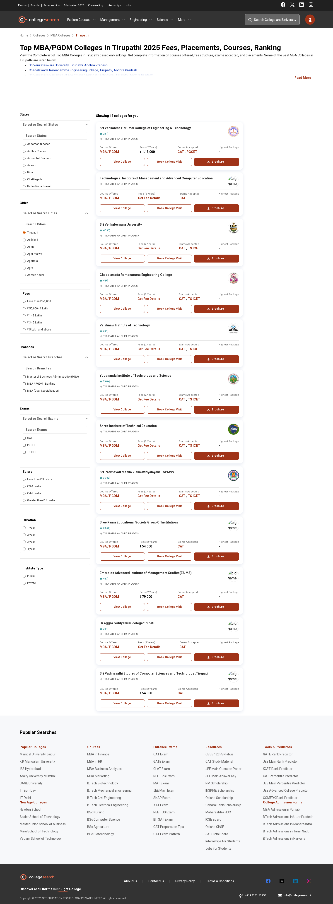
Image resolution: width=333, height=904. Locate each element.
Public (31, 576)
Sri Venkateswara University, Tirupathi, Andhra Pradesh (68, 65)
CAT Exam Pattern (166, 834)
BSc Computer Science (103, 819)
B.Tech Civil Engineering (104, 798)
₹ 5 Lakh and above (39, 329)
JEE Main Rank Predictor (280, 761)
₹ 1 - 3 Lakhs (35, 315)
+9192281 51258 (255, 895)
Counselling (95, 5)
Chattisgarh (34, 179)
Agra (30, 268)
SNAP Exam (162, 798)
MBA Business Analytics (104, 769)
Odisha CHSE (214, 827)
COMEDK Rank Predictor (280, 798)
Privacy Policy (185, 881)
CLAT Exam (161, 769)
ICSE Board (213, 819)
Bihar (30, 172)
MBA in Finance (98, 754)
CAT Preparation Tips (168, 827)
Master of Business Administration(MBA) (53, 376)
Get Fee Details (149, 198)
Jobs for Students (218, 848)
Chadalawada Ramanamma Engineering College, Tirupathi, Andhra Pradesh (83, 70)
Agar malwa (34, 254)
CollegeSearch (38, 19)
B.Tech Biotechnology (102, 783)
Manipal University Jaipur (38, 754)
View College (122, 161)
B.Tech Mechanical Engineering (109, 790)
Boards (35, 5)
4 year (31, 548)
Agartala (32, 261)
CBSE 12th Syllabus (219, 754)
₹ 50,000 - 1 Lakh (37, 308)
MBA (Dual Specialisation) (43, 390)
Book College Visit (169, 161)
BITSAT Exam (163, 819)
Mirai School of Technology (39, 831)
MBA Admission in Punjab (281, 809)
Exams (22, 5)
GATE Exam (161, 761)
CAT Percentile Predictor (280, 776)
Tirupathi (32, 232)
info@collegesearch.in (298, 895)
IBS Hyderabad (30, 769)
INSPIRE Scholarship (219, 790)
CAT (29, 438)
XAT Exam (160, 805)
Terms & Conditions (220, 881)
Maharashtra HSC (218, 812)
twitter (281, 881)
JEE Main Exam (164, 790)
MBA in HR (94, 761)
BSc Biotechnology (100, 834)
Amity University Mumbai (38, 776)
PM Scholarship (216, 783)
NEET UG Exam (164, 812)
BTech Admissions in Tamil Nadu (286, 831)
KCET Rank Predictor (277, 769)
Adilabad (32, 239)
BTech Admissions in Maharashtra (287, 824)
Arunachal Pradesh (39, 158)
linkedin (295, 881)
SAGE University (31, 783)
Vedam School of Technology (41, 838)
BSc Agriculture (98, 827)
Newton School (30, 809)
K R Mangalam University (37, 761)
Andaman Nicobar (38, 144)
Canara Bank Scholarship (223, 805)
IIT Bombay (28, 790)
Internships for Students (222, 841)
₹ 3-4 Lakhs (34, 486)
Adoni (30, 246)
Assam (31, 165)
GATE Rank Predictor (278, 754)
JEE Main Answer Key (220, 776)
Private (31, 583)
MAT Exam (161, 783)
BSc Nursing (95, 812)
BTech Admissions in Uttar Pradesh (288, 817)
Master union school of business (43, 824)
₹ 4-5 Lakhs (34, 493)
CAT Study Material (219, 761)
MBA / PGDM (109, 152)
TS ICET (32, 452)
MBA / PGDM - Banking (41, 383)
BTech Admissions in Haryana (284, 838)
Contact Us (156, 881)
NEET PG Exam (164, 776)
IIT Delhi (25, 798)
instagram (308, 881)
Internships (114, 5)
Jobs (128, 5)
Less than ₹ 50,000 (39, 301)
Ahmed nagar (35, 275)
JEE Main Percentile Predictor (284, 783)
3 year (31, 541)
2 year (31, 534)
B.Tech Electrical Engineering (107, 805)
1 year (31, 527)
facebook (267, 881)
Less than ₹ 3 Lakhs (39, 479)
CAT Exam (160, 754)
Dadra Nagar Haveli (39, 186)
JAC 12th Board (216, 834)
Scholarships (51, 5)
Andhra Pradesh (37, 151)
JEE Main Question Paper (223, 769)
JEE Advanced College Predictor (286, 790)
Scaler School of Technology (40, 817)
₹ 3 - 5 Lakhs (35, 322)
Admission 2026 (74, 5)
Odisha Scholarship (219, 798)
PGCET (31, 445)
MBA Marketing (98, 776)
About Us (130, 881)
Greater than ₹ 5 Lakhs (41, 500)
